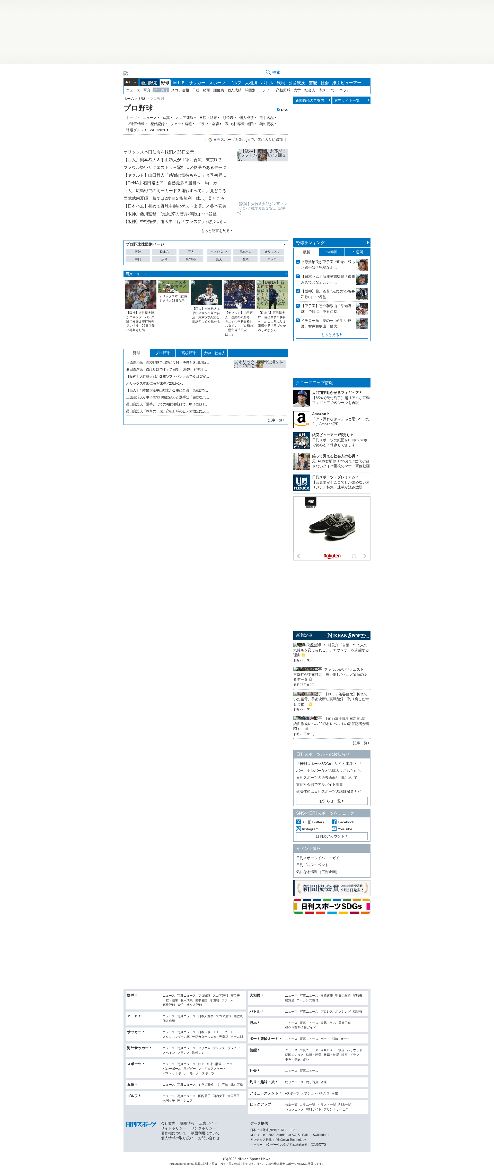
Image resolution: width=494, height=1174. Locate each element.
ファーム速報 (181, 124)
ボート (325, 1039)
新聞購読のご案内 (309, 100)
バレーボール (172, 1069)
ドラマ (354, 1055)
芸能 (313, 83)
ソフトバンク (218, 252)
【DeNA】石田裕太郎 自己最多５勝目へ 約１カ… (172, 183)
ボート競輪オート (264, 1039)
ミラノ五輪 (206, 1084)
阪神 (138, 252)
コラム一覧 (307, 1105)
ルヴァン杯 (182, 1037)
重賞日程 (344, 1023)
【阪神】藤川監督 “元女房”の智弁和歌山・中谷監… (172, 214)
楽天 (219, 259)
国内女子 (219, 1096)
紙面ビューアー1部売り (331, 435)
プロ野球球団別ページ (145, 244)
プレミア (233, 1048)
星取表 (357, 995)
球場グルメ (135, 130)
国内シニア (185, 1100)
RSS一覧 (344, 1105)
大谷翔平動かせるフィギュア (335, 393)
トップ (131, 118)
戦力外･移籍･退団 (239, 124)
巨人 (191, 252)
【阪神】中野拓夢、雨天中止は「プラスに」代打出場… (174, 221)
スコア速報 (180, 90)
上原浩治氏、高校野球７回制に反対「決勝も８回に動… (167, 362)
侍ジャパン (327, 90)
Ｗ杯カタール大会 (204, 1037)
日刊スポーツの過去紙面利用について (326, 777)
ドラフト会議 (208, 124)
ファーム (227, 1000)
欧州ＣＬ (198, 1053)
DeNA (164, 252)
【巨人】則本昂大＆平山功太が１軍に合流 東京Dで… (174, 160)
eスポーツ (292, 1093)
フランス (183, 1053)
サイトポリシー (173, 1128)
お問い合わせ (209, 1138)
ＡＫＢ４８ (328, 1050)
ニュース (133, 90)
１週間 (357, 252)
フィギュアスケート (212, 1069)
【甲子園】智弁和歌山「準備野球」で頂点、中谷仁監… (326, 309)
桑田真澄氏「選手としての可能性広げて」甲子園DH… (166, 404)
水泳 (210, 1064)
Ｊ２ (224, 1032)
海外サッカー (138, 1048)
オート (345, 1039)
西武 (245, 259)
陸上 (201, 1064)
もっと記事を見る (215, 231)
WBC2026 (158, 130)
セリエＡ (204, 1048)
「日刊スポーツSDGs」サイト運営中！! (328, 764)
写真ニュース (136, 274)
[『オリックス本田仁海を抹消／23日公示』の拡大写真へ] (260, 385)
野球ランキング (310, 242)
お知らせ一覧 (330, 801)
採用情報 (187, 1123)
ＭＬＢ (179, 83)
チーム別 (237, 1037)
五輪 (130, 1084)
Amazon (319, 414)
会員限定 (149, 83)
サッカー (197, 83)
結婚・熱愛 (313, 1055)
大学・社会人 (304, 90)
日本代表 (204, 1032)
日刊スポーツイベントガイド (319, 858)
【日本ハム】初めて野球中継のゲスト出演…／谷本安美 (174, 206)
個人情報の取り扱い (177, 1138)
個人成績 (234, 90)
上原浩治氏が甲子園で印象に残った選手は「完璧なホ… (167, 397)
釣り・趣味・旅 (262, 1082)
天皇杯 (223, 1037)
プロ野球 (161, 90)
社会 (325, 83)
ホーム (132, 82)
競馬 (281, 83)
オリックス (272, 252)
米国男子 (233, 1096)
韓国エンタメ (294, 1055)
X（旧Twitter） (314, 822)
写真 (147, 90)
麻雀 (335, 1093)
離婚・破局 (331, 1055)
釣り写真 (312, 1082)
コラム (344, 90)
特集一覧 (291, 1105)
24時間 (332, 252)
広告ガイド (208, 1123)
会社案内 (168, 1123)
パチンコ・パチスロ (315, 1093)
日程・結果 (201, 90)
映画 (344, 1055)
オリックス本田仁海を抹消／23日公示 (158, 152)
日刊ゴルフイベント (312, 865)
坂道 (341, 1050)
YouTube (345, 829)
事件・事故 (293, 1059)
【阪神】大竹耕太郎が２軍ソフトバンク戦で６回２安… (167, 376)
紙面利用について (205, 1133)
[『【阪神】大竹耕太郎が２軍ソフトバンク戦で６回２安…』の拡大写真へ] (262, 175)
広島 (164, 259)
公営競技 (297, 83)
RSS (284, 110)
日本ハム (245, 252)
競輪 (335, 1039)
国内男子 (204, 1096)
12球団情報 (135, 124)
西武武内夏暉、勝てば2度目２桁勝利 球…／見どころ (174, 198)
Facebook (346, 822)
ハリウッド (354, 1050)
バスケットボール (175, 1073)
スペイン (169, 1053)
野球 (165, 83)
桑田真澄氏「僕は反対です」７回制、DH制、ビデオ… (166, 369)
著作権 (272, 1163)
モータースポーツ (202, 1073)
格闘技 (357, 1011)
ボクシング (343, 1011)
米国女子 (169, 1100)
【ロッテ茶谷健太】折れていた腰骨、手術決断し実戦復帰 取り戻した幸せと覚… (331, 699)
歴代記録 (157, 124)
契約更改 (266, 124)
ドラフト (266, 90)
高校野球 (283, 90)
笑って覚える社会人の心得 (333, 456)
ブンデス (219, 1048)
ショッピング (294, 1109)
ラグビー (189, 1069)
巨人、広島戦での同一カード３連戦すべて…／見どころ (174, 190)
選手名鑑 (266, 118)
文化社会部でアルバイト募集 (319, 784)
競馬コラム (328, 1023)
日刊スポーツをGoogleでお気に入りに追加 (248, 139)
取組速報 (327, 995)
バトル (267, 83)
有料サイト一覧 (347, 100)
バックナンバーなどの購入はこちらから (328, 771)
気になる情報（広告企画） (317, 872)
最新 (306, 252)
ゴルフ (235, 83)
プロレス (327, 1011)
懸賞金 (289, 1000)
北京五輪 (237, 1084)
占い (306, 1059)
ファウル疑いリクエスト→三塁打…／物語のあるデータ (174, 167)
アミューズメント (264, 1093)
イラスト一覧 (326, 1105)
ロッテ (272, 259)
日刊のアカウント (330, 836)
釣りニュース (294, 1082)
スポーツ (217, 83)
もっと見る (330, 335)
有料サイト (313, 1109)
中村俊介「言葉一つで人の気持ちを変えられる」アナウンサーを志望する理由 (331, 650)
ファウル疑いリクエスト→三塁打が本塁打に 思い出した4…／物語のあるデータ (330, 674)
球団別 (250, 90)
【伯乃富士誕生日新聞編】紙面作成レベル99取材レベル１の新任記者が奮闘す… (331, 724)
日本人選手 (206, 1016)
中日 (138, 259)
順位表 (218, 90)
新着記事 (304, 635)
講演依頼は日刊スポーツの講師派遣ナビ (328, 791)
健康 (324, 1082)
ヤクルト (190, 259)
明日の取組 (343, 995)
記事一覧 (275, 420)
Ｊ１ (216, 1032)
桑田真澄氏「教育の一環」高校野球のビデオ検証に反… (167, 411)
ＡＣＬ (167, 1037)
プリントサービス (336, 1109)
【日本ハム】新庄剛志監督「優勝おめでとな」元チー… (328, 279)
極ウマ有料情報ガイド (300, 1027)
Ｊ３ (233, 1032)
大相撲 (251, 83)
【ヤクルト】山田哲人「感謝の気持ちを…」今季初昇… (174, 175)
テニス (228, 1064)
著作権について (173, 1133)
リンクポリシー (203, 1128)
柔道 (218, 1064)
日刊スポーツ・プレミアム (333, 477)
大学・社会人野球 (189, 1005)
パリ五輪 (222, 1084)
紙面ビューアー (346, 83)
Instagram (310, 829)
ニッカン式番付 (307, 1000)
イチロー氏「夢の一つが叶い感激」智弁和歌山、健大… (326, 323)
